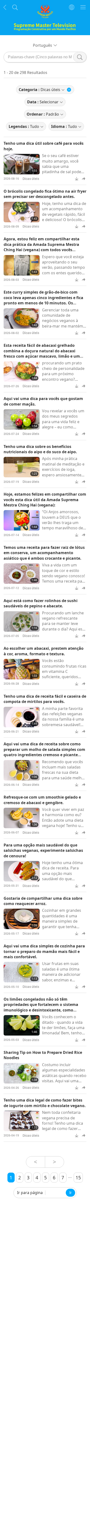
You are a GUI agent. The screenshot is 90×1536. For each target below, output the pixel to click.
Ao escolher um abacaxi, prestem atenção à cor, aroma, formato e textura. (44, 651)
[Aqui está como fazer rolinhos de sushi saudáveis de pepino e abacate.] (22, 621)
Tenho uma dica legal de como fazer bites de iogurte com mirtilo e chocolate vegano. (45, 1102)
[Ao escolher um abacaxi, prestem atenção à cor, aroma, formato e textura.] (22, 669)
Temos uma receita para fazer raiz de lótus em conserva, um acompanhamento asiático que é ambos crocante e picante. (44, 553)
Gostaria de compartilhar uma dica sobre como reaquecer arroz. (43, 901)
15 (78, 1177)
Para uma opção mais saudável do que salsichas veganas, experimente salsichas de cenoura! (43, 850)
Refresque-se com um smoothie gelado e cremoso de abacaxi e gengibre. (42, 799)
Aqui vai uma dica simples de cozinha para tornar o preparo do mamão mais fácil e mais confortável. (44, 951)
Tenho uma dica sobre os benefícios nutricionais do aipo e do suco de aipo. (40, 449)
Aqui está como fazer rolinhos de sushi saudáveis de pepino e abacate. (41, 603)
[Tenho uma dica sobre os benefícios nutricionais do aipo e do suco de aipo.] (22, 467)
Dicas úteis (31, 178)
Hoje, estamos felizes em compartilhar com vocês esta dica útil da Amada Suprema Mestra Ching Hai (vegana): (45, 500)
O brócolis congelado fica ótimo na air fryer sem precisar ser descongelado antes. (45, 194)
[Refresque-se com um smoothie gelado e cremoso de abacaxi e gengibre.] (22, 818)
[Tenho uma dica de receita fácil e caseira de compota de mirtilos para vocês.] (22, 717)
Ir (70, 1193)
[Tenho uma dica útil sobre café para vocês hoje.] (22, 164)
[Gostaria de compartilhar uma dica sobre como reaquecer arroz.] (22, 919)
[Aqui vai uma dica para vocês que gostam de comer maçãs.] (22, 419)
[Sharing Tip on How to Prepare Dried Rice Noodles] (22, 1073)
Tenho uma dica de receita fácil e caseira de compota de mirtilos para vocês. (45, 699)
